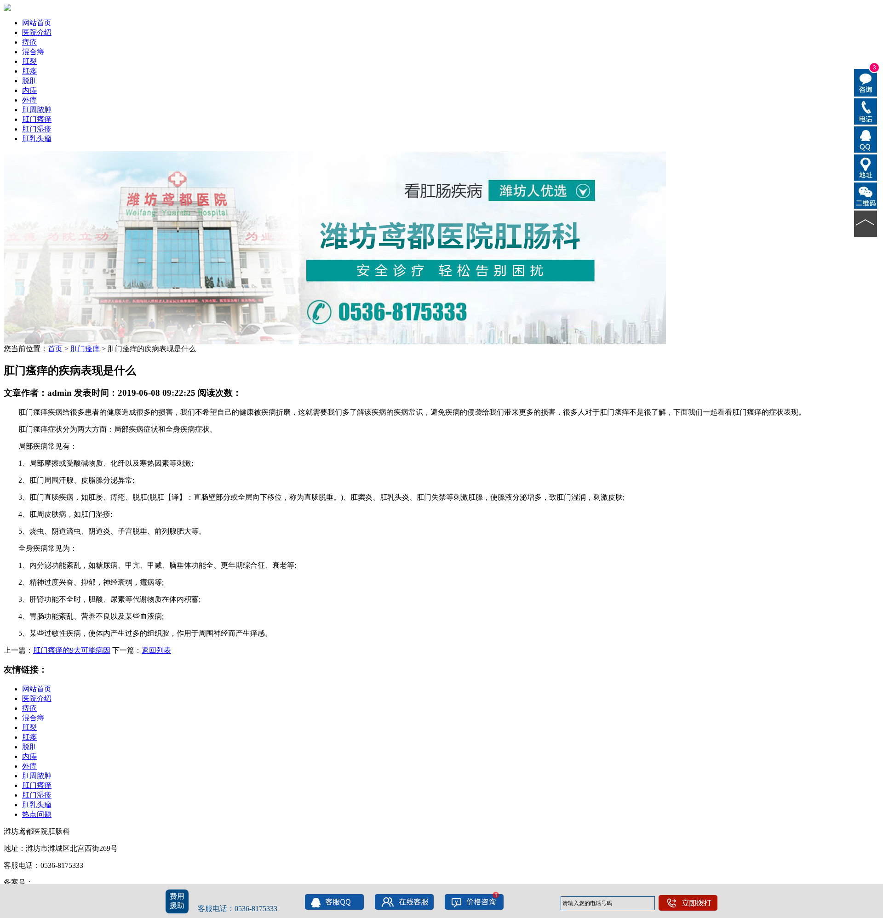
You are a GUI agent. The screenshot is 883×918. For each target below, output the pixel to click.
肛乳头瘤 (37, 139)
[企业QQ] (865, 139)
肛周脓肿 (37, 110)
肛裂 (29, 61)
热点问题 (37, 814)
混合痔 (33, 52)
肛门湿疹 (37, 129)
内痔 (29, 90)
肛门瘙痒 (37, 119)
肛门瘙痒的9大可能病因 (71, 650)
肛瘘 (29, 71)
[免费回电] (865, 111)
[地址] (865, 167)
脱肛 (29, 81)
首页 (55, 349)
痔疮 (29, 42)
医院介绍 (37, 32)
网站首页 (37, 23)
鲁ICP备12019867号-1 (67, 882)
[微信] (865, 195)
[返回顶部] (865, 223)
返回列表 (156, 650)
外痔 (29, 100)
